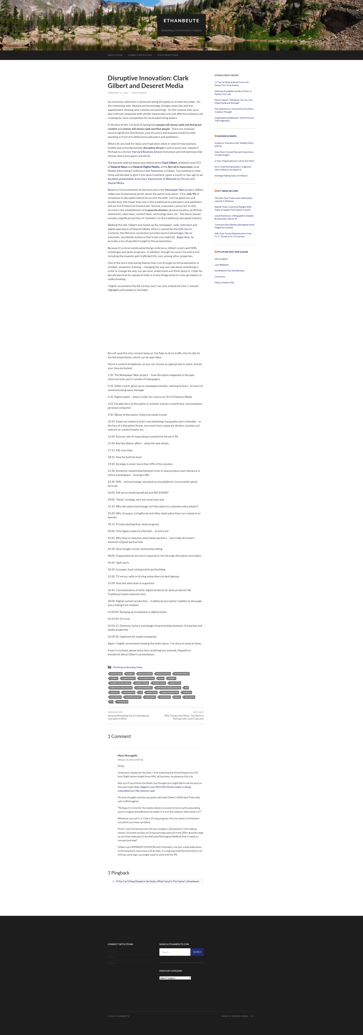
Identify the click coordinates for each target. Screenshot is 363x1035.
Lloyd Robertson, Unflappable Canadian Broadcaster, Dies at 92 (234, 217)
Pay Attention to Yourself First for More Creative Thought (234, 110)
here (158, 357)
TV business (122, 702)
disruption (175, 683)
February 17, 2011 (118, 93)
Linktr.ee (112, 963)
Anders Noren (240, 1016)
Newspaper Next (175, 189)
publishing (165, 697)
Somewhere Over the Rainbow (229, 270)
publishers (150, 697)
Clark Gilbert (169, 162)
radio (177, 697)
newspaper (115, 697)
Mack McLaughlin (128, 755)
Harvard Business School (147, 151)
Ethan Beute (139, 93)
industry (114, 692)
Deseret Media (141, 683)
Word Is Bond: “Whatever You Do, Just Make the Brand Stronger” (233, 101)
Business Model (182, 674)
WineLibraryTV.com (178, 178)
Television (189, 697)
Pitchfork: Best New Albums (232, 252)
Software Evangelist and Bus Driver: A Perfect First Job (233, 92)
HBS (186, 688)
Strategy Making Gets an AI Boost (231, 175)
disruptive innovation (121, 688)
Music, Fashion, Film (224, 282)
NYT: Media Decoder (227, 191)
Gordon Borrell (144, 688)
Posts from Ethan (168, 55)
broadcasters (145, 674)
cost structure (146, 678)
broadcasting (163, 674)
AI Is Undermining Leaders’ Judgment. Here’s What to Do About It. (233, 168)
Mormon (187, 692)
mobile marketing (169, 692)
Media (139, 667)
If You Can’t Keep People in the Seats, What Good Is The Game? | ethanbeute (157, 881)
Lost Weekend (222, 264)
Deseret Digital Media (146, 166)
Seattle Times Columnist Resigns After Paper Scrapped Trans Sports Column (233, 208)
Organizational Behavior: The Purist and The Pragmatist (234, 119)
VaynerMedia (116, 183)
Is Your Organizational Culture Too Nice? (234, 160)
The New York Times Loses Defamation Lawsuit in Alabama (234, 199)
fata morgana (221, 258)
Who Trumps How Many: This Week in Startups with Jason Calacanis (184, 715)
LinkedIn (112, 957)
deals (161, 678)
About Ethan (115, 55)
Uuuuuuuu (220, 276)
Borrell (130, 674)
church (114, 678)
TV (111, 702)
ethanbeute (182, 20)
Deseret (171, 678)
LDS (180, 229)
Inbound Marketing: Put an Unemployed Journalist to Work (128, 715)
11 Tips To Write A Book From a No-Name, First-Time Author (232, 83)
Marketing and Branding (124, 667)
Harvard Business (227, 136)
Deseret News (119, 166)
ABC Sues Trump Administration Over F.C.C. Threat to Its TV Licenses (233, 235)
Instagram (113, 951)
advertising (116, 674)
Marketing (151, 692)
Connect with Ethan (140, 55)
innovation (128, 692)
